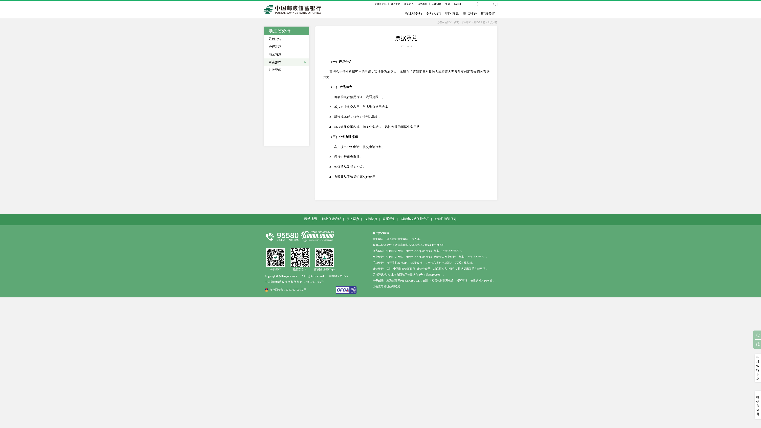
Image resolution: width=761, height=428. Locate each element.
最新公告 (275, 39)
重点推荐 (470, 13)
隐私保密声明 (331, 219)
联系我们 (389, 219)
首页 (456, 22)
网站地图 (310, 219)
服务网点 (409, 4)
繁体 (447, 4)
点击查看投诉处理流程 (386, 286)
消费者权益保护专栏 (415, 219)
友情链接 (371, 219)
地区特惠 (452, 13)
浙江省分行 (414, 13)
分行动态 (433, 13)
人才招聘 (436, 4)
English (457, 4)
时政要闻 (488, 13)
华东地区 (466, 22)
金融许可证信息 (446, 219)
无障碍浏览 (380, 4)
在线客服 (422, 4)
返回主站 (395, 4)
